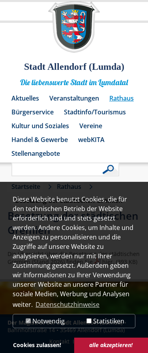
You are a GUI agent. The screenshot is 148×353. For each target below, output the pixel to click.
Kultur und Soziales (40, 125)
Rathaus (121, 98)
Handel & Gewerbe (39, 139)
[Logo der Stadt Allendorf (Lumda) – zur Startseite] (74, 31)
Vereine (90, 125)
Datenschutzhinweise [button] (67, 304)
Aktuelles (25, 98)
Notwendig (48, 321)
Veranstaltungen (74, 98)
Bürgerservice (32, 112)
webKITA (91, 139)
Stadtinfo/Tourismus (95, 112)
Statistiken (108, 321)
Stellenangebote (35, 153)
